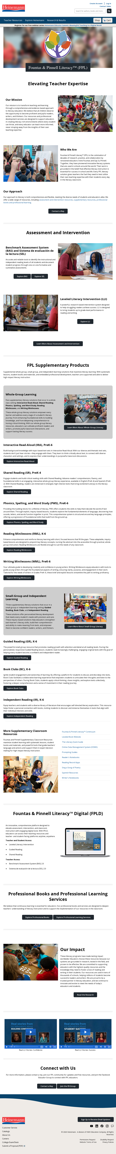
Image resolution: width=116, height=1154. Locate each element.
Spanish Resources (70, 772)
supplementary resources (85, 200)
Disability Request (107, 1140)
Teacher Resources (13, 20)
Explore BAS (22, 276)
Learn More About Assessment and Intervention (58, 343)
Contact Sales (105, 6)
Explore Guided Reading (17, 658)
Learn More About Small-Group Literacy (85, 626)
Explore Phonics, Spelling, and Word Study (25, 522)
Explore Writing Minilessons (19, 578)
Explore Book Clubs (15, 688)
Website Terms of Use (88, 1142)
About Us (6, 1135)
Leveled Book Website (71, 737)
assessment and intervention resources (56, 200)
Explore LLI (85, 321)
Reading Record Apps (71, 762)
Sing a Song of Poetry (71, 767)
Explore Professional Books (37, 917)
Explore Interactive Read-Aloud (20, 461)
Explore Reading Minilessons (19, 550)
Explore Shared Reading (17, 492)
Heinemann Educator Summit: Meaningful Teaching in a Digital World (73, 25)
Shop (97, 20)
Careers (5, 1138)
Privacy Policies (108, 1142)
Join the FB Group (68, 1086)
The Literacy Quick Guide (72, 742)
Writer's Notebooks (70, 778)
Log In (108, 3)
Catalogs (6, 1131)
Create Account (96, 3)
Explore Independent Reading (20, 716)
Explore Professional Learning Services (74, 917)
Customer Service (9, 1127)
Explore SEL (40, 276)
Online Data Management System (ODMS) (80, 747)
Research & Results (56, 20)
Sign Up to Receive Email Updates (95, 1119)
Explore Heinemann (34, 20)
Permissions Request (87, 1140)
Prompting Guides (69, 752)
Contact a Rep (58, 211)
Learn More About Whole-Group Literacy (85, 427)
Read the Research (85, 995)
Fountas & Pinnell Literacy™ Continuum (78, 731)
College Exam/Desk (10, 1142)
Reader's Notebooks (70, 757)
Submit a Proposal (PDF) (13, 1146)
